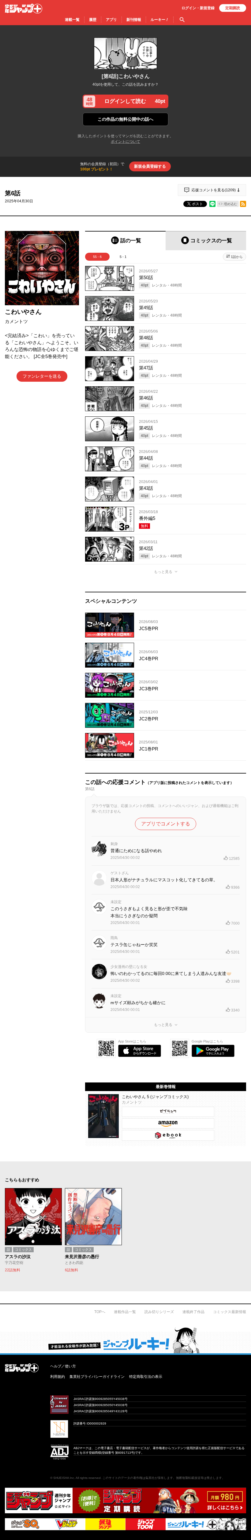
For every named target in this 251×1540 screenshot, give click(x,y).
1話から (237, 257)
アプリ (111, 20)
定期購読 (232, 8)
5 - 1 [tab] (123, 257)
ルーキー (160, 20)
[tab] (125, 240)
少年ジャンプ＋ (23, 9)
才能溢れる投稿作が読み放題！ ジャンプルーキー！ (125, 1340)
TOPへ (99, 1312)
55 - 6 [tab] (97, 257)
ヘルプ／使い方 (63, 1366)
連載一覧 (72, 20)
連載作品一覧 (125, 1312)
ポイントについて (125, 141)
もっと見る (163, 572)
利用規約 (57, 1376)
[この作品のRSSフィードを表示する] (243, 204)
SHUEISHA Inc (63, 1478)
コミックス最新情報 (229, 1312)
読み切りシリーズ (159, 1312)
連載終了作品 (193, 1312)
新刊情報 (133, 20)
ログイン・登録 (198, 8)
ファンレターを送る (42, 376)
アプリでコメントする (165, 823)
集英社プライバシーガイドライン (97, 1376)
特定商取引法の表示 (145, 1376)
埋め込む (230, 204)
